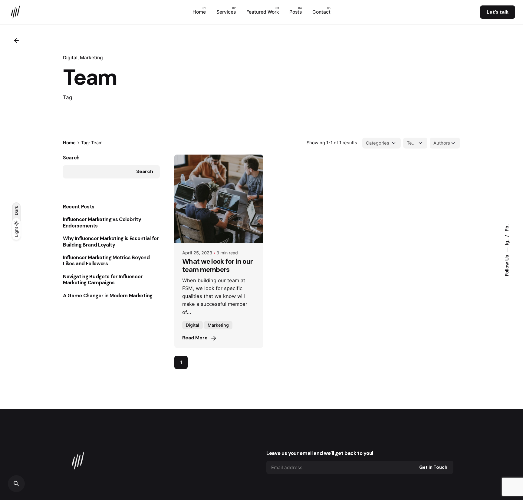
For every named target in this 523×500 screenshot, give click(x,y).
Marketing (91, 57)
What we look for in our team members (217, 265)
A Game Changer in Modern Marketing (108, 295)
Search (71, 158)
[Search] (16, 483)
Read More (195, 338)
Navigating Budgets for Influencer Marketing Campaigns (103, 279)
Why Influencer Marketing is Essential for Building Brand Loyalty (111, 241)
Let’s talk (497, 12)
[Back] (16, 40)
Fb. (507, 227)
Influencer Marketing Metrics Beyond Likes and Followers (106, 260)
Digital (70, 57)
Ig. (507, 241)
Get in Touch (433, 467)
